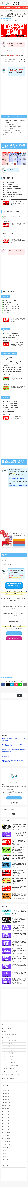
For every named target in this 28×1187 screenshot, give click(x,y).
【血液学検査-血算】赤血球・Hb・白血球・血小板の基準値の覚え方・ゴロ (18, 203)
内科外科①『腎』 (9, 1037)
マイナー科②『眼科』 (9, 1062)
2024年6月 (6, 1114)
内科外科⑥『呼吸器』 (9, 1053)
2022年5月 (6, 1163)
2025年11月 (6, 1105)
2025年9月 (6, 1108)
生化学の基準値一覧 (11, 128)
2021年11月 (6, 1175)
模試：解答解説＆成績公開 (11, 1034)
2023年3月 (6, 1132)
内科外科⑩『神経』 (9, 1059)
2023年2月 (6, 1135)
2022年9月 (6, 1150)
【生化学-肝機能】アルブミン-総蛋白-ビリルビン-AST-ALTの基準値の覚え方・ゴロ (18, 320)
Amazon (16, 539)
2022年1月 (6, 1172)
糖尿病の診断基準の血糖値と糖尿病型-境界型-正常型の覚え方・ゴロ (18, 388)
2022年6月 (6, 1159)
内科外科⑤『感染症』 (9, 1050)
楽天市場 (16, 542)
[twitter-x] (11, 803)
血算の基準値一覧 (11, 124)
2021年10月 (6, 1178)
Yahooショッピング (19, 545)
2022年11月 (6, 1144)
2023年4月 (6, 1129)
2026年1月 (6, 1099)
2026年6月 (6, 1093)
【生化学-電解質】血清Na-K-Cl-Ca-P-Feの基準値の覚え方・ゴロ (18, 418)
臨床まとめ (7, 1031)
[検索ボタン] (2, 3)
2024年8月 (6, 1111)
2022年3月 (6, 1169)
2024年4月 (6, 1120)
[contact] (17, 803)
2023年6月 (6, 1123)
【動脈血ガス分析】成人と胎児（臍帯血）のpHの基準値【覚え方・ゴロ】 (18, 225)
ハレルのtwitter (14, 797)
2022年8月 (6, 1153)
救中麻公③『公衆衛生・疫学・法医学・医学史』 (14, 1075)
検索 (19, 695)
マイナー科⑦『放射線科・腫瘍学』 (13, 1065)
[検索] (18, 814)
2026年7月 (6, 1090)
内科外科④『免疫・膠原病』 (11, 1047)
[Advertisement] (14, 96)
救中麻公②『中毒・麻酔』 (11, 1071)
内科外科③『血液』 (7, 18)
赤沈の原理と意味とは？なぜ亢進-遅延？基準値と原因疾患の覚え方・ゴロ (18, 241)
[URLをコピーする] (25, 684)
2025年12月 (6, 1102)
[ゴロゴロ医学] (14, 3)
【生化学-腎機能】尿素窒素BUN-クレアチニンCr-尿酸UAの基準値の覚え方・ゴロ (18, 344)
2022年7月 (6, 1156)
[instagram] (14, 803)
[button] (3, 684)
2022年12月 (6, 1141)
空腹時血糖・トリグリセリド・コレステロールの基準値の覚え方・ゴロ (18, 378)
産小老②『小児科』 (9, 1068)
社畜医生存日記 (8, 1028)
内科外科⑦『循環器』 (9, 1056)
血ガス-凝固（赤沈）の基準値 (14, 126)
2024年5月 (6, 1117)
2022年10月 (6, 1147)
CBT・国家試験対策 (9, 1078)
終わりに (7, 134)
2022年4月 (6, 1166)
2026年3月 (6, 1096)
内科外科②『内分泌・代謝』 (11, 1040)
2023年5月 (6, 1126)
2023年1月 (6, 1138)
